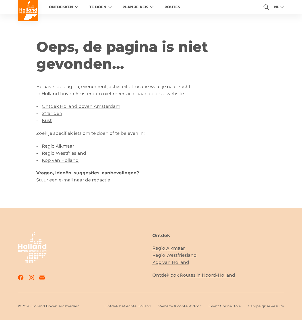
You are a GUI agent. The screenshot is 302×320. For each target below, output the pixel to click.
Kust (47, 120)
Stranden (52, 113)
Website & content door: (179, 306)
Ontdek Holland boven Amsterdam (81, 106)
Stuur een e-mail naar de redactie (73, 180)
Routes (172, 7)
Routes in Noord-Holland (207, 275)
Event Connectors (224, 306)
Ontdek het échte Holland (128, 306)
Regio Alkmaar (58, 146)
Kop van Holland (60, 160)
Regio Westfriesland (64, 153)
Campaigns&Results (266, 306)
